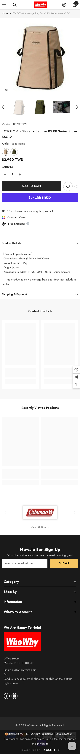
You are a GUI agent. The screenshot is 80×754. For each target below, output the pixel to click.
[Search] (14, 5)
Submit (64, 563)
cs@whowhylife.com (24, 670)
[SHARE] (75, 186)
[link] (20, 374)
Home (5, 13)
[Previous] (3, 107)
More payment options (40, 204)
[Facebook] (7, 696)
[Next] (77, 107)
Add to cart (31, 186)
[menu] (4, 4)
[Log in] (64, 4)
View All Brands (40, 527)
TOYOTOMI (20, 124)
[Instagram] (14, 696)
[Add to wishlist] (68, 186)
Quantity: (7, 167)
